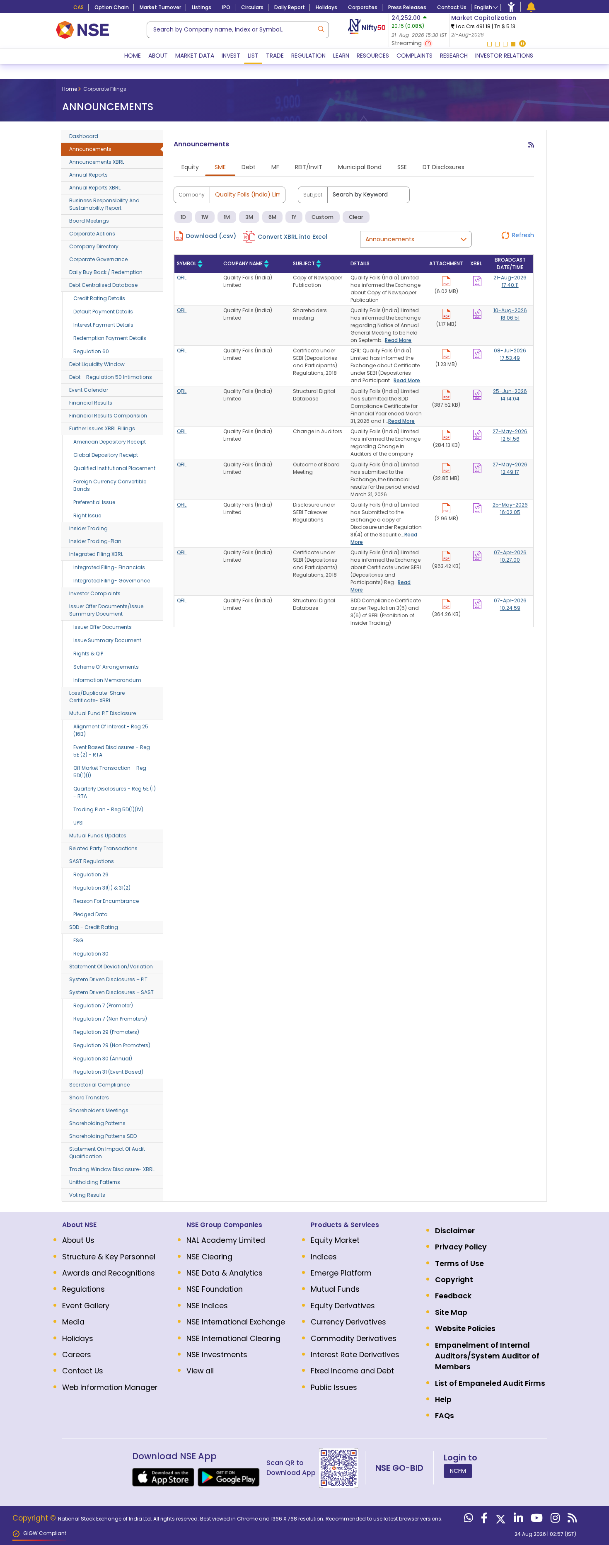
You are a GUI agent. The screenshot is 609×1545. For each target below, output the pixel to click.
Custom (323, 217)
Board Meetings (89, 220)
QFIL (181, 277)
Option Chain (111, 7)
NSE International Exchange (235, 1322)
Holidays (326, 7)
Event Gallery (85, 1306)
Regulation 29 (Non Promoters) (111, 1045)
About (158, 55)
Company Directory (93, 246)
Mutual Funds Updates (97, 835)
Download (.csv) (211, 236)
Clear (356, 217)
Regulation (308, 55)
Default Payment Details (103, 311)
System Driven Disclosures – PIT (108, 979)
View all (200, 1371)
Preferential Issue (94, 502)
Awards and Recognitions (108, 1273)
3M (249, 217)
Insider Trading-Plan (95, 541)
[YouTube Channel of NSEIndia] (536, 1519)
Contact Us (451, 7)
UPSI (78, 822)
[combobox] (238, 30)
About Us (78, 1240)
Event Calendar (88, 389)
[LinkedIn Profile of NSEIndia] (517, 1519)
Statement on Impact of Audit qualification (107, 1152)
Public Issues (334, 1387)
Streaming (407, 43)
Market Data (194, 55)
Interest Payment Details (103, 324)
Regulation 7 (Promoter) (103, 1005)
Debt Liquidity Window (97, 364)
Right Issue (87, 515)
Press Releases (407, 7)
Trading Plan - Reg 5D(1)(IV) (108, 809)
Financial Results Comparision (108, 415)
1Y (294, 217)
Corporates (362, 7)
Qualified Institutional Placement (114, 468)
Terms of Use (459, 1264)
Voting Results (87, 1194)
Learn (341, 55)
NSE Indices (207, 1306)
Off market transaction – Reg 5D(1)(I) (109, 771)
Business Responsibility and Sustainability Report (104, 204)
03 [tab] (505, 44)
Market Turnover (160, 7)
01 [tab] (489, 44)
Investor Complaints (95, 593)
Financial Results (90, 402)
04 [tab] (513, 44)
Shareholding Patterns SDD (103, 1136)
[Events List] (531, 7)
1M (227, 217)
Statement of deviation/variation (111, 966)
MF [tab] (275, 167)
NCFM (458, 1471)
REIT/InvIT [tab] (308, 167)
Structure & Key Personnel (108, 1257)
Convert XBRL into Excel (292, 237)
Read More (398, 340)
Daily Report (289, 7)
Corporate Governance (98, 259)
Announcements (90, 149)
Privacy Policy (461, 1247)
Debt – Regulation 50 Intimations (110, 377)
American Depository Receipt (109, 441)
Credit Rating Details (99, 298)
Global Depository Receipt (105, 454)
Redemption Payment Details (109, 338)
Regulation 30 (91, 953)
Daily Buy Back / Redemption (106, 272)
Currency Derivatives (348, 1322)
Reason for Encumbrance (106, 901)
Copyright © (35, 1518)
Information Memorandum (107, 680)
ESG (78, 940)
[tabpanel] (499, 26)
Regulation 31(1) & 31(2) (101, 887)
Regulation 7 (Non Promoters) (110, 1018)
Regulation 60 (91, 351)
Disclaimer (455, 1231)
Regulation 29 (91, 874)
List (253, 55)
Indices (324, 1257)
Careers (76, 1355)
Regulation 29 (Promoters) (106, 1032)
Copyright (454, 1280)
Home (132, 55)
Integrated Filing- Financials (109, 567)
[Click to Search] (320, 28)
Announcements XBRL (96, 161)
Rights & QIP (88, 653)
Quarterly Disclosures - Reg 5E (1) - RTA (114, 792)
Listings (201, 7)
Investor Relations (504, 55)
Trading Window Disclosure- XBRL (112, 1169)
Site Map (451, 1312)
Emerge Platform (341, 1273)
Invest (231, 55)
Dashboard (83, 136)
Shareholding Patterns (97, 1123)
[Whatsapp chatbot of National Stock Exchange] (467, 1519)
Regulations (83, 1289)
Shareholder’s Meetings (98, 1110)
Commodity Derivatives (353, 1339)
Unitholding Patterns (94, 1182)
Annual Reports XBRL (95, 187)
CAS (78, 7)
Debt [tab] (249, 167)
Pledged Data (90, 914)
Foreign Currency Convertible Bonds (109, 485)
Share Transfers (89, 1097)
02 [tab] (497, 44)
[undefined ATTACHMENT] (477, 279)
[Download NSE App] (163, 1477)
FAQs (444, 1416)
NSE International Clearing (233, 1339)
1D (183, 217)
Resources (373, 55)
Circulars (252, 7)
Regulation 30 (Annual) (102, 1058)
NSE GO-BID (399, 1468)
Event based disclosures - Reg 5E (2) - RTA (111, 751)
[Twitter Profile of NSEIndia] (499, 1519)
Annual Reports (88, 174)
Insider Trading (88, 528)
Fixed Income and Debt (352, 1371)
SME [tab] (220, 167)
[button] (522, 44)
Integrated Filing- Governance (111, 580)
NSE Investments (216, 1355)
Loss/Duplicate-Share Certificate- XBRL (97, 696)
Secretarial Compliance (99, 1084)
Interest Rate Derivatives (355, 1355)
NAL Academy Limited (225, 1240)
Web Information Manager (109, 1387)
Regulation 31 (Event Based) (108, 1071)
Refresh (523, 235)
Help (443, 1399)
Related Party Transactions (103, 848)
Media (73, 1322)
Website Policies (465, 1329)
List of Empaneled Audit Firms (490, 1383)
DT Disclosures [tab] (443, 167)
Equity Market (335, 1240)
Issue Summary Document (107, 640)
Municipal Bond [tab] (360, 167)
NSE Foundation (214, 1289)
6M (272, 217)
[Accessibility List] (511, 7)
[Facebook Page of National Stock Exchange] (483, 1519)
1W (204, 217)
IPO (226, 7)
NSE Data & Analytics (224, 1273)
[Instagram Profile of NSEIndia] (554, 1519)
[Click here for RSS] (531, 148)
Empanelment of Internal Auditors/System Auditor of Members (487, 1356)
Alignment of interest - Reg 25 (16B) (110, 730)
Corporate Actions (92, 233)
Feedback (453, 1296)
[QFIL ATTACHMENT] (446, 279)
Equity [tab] (190, 167)
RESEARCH (454, 55)
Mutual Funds (335, 1289)
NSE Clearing (209, 1257)
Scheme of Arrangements (106, 666)
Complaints (414, 55)
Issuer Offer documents (102, 627)
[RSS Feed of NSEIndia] (571, 1519)
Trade (275, 55)
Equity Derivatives (343, 1306)
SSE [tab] (402, 167)
